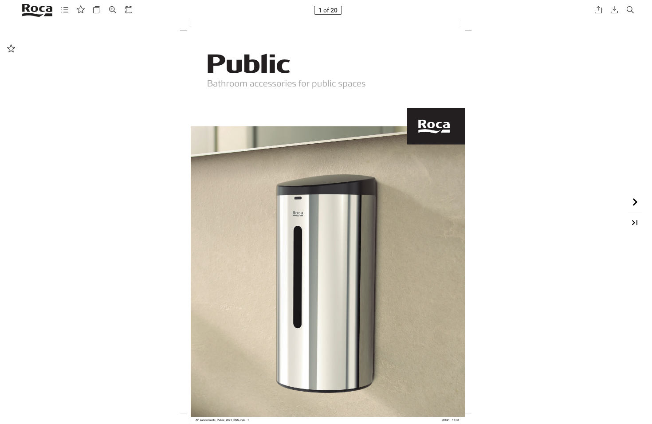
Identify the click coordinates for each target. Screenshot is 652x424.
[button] (65, 10)
